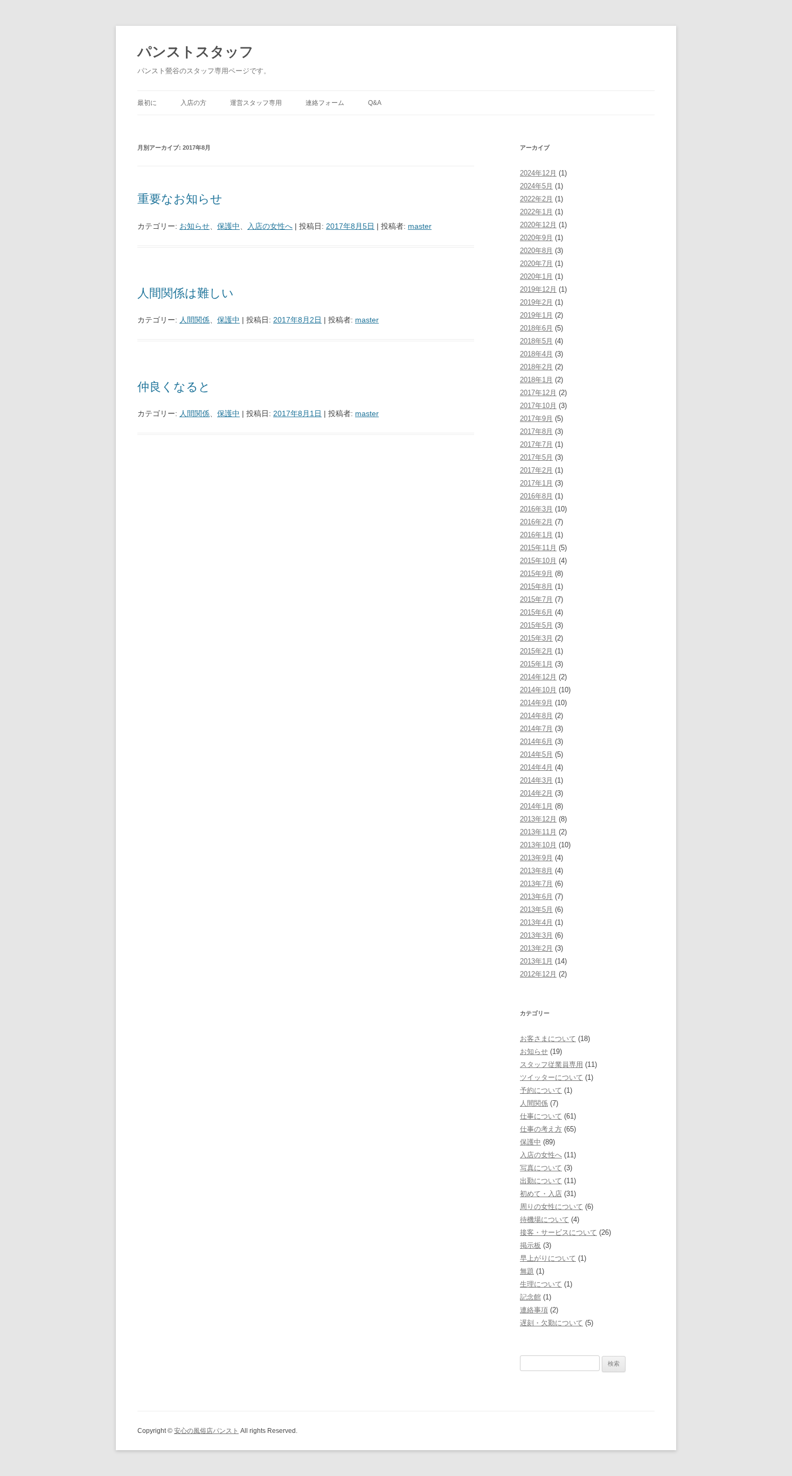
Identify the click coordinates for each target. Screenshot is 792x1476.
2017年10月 (538, 406)
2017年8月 (536, 431)
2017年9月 (536, 418)
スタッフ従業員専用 (551, 1064)
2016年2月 (536, 522)
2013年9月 (536, 858)
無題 (527, 1271)
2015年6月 (536, 612)
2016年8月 (536, 496)
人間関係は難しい (185, 293)
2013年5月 (536, 909)
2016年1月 (536, 535)
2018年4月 (536, 354)
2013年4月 (536, 922)
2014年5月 (536, 754)
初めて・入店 (541, 1194)
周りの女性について (551, 1207)
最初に (147, 103)
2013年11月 (538, 832)
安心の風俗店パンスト (206, 1431)
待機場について (544, 1219)
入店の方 (193, 103)
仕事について (541, 1116)
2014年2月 (536, 793)
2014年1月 (536, 806)
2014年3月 (536, 780)
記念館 (530, 1297)
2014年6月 (536, 741)
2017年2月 (536, 470)
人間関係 (194, 319)
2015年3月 (536, 638)
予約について (541, 1090)
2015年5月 (536, 625)
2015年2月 (536, 651)
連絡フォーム (324, 103)
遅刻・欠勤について (551, 1323)
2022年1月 (536, 212)
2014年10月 (538, 690)
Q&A (374, 103)
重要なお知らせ (180, 199)
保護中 (228, 226)
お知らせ (194, 226)
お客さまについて (548, 1039)
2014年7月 (536, 729)
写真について (541, 1168)
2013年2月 (536, 948)
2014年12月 (538, 677)
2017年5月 (536, 457)
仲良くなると (174, 386)
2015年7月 (536, 599)
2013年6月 (536, 896)
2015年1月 (536, 664)
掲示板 (530, 1245)
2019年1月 (536, 315)
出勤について (541, 1181)
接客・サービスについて (558, 1232)
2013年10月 (538, 845)
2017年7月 (536, 444)
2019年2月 (536, 302)
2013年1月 (536, 961)
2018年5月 (536, 341)
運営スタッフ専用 (256, 103)
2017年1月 (536, 483)
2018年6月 (536, 328)
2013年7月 (536, 884)
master (420, 226)
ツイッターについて (551, 1077)
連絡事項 (534, 1310)
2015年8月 (536, 586)
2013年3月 (536, 935)
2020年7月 (536, 263)
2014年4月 (536, 767)
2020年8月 (536, 251)
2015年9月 (536, 574)
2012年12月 (538, 974)
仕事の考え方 (541, 1129)
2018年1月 (536, 380)
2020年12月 (538, 225)
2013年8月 (536, 871)
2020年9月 (536, 238)
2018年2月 (536, 367)
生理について (541, 1284)
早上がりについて (548, 1258)
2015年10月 (538, 561)
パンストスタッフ (195, 52)
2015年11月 (538, 548)
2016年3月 (536, 509)
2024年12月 (538, 173)
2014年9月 (536, 703)
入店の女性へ (270, 226)
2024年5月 (536, 186)
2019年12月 (538, 289)
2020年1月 (536, 276)
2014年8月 (536, 716)
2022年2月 (536, 199)
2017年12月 (538, 393)
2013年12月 (538, 819)
